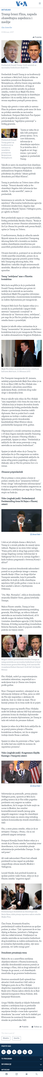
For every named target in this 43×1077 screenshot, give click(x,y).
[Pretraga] (36, 1074)
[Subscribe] (30, 1052)
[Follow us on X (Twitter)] (9, 1052)
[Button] (37, 37)
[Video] (26, 1074)
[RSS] (25, 1052)
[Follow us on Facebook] (3, 1052)
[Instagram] (16, 1074)
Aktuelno (6, 10)
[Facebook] (6, 1074)
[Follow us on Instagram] (19, 1052)
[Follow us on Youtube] (14, 1052)
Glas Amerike (6, 28)
